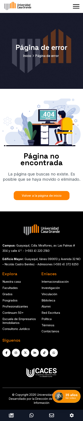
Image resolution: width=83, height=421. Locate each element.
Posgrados (10, 300)
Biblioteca (48, 300)
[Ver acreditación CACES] (41, 372)
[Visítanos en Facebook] (6, 353)
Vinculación (49, 294)
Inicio (27, 56)
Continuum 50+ (13, 313)
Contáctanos (50, 331)
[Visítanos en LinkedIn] (35, 353)
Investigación (51, 288)
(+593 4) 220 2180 (37, 250)
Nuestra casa (11, 281)
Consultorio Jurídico (16, 329)
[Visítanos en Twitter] (25, 353)
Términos (48, 325)
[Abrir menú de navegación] (76, 6)
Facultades (10, 288)
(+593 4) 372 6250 (66, 264)
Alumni (46, 306)
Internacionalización (55, 281)
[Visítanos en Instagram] (16, 353)
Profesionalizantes (15, 306)
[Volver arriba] (75, 402)
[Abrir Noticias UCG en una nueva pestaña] (11, 415)
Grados (7, 294)
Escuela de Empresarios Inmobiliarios (19, 321)
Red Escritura (51, 313)
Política (47, 319)
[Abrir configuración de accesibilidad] (71, 415)
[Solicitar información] (51, 415)
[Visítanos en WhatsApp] (54, 353)
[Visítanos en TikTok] (44, 353)
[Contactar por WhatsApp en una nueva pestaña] (31, 415)
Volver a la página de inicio (41, 195)
